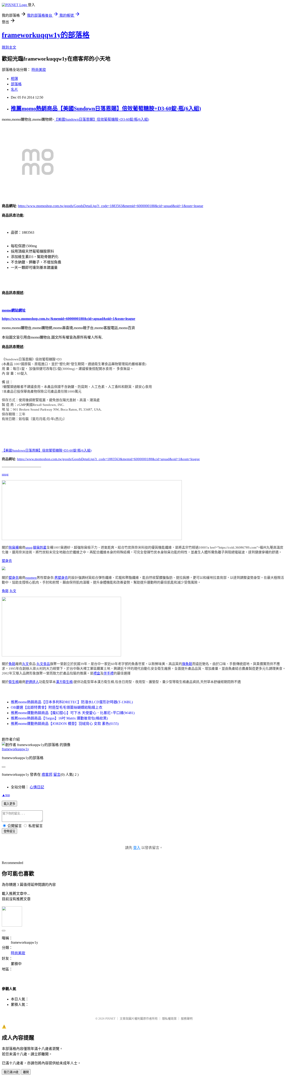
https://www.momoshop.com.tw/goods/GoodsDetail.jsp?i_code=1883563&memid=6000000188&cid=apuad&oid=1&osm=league (110, 206)
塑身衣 (7, 561)
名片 (14, 89)
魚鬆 (5, 591)
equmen (31, 577)
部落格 (16, 84)
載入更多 (9, 803)
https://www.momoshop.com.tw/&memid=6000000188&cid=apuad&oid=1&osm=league (68, 319)
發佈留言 (9, 831)
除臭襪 (14, 547)
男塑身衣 (61, 577)
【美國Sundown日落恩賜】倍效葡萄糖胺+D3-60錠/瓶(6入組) (101, 119)
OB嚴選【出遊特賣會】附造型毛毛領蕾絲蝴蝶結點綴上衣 (56, 707)
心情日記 (37, 787)
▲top (6, 795)
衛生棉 (14, 682)
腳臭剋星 (40, 547)
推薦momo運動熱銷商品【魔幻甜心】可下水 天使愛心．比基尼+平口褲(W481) (73, 713)
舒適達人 (32, 682)
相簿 (14, 79)
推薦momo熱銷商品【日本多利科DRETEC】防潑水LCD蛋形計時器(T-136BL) (72, 702)
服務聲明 (187, 1018)
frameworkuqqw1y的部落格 (46, 35)
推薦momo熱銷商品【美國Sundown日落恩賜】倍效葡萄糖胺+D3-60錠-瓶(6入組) (106, 108)
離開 (26, 1072)
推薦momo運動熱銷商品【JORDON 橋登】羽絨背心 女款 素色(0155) (65, 724)
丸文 (12, 591)
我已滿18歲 (11, 1072)
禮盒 (96, 673)
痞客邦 (47, 774)
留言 (57, 774)
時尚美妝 (39, 70)
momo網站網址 (14, 310)
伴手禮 (109, 673)
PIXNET (110, 1018)
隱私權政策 (169, 1018)
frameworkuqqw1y (15, 749)
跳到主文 (9, 47)
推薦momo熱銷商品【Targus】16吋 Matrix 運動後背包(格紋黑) (59, 718)
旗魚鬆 (187, 664)
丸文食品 (43, 664)
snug (5, 474)
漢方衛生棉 (64, 682)
